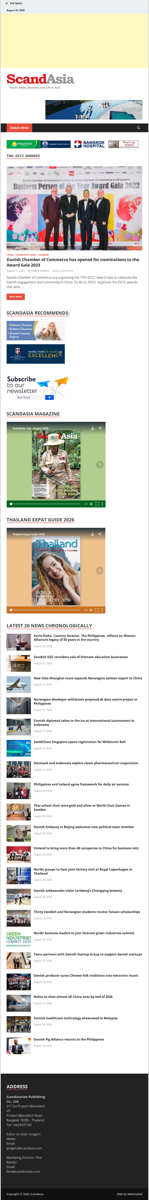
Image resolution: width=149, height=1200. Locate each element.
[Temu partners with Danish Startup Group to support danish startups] (19, 955)
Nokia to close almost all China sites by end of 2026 (73, 997)
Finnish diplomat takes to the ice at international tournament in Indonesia (84, 722)
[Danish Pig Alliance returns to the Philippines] (19, 1040)
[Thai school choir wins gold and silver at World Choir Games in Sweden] (19, 806)
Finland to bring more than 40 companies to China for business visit (86, 848)
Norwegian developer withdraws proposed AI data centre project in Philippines (85, 701)
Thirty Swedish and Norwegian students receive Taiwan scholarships (87, 912)
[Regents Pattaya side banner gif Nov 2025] (36, 362)
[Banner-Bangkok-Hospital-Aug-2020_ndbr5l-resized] (89, 147)
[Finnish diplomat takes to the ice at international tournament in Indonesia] (19, 721)
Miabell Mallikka (40, 270)
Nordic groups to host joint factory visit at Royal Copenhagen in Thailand (83, 871)
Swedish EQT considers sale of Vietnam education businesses (81, 657)
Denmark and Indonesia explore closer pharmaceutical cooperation (86, 763)
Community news (26, 254)
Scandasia (36, 1194)
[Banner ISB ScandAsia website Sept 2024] (93, 118)
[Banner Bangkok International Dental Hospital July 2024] (36, 339)
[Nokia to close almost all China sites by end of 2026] (19, 997)
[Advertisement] (74, 41)
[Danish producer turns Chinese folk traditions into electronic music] (19, 976)
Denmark (43, 254)
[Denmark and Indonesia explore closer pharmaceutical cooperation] (19, 763)
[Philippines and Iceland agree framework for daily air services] (19, 785)
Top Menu (16, 3)
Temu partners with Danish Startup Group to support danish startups (88, 954)
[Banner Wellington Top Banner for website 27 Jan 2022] (123, 147)
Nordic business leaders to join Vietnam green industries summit (84, 933)
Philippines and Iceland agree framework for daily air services (81, 784)
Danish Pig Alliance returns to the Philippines (69, 1039)
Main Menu (20, 128)
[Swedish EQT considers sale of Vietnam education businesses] (19, 657)
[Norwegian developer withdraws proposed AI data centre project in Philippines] (19, 700)
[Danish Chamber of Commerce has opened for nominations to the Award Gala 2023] (74, 209)
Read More (14, 296)
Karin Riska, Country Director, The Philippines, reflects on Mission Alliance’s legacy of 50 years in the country (85, 638)
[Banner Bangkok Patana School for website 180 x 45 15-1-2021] (56, 147)
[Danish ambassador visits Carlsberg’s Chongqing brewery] (19, 891)
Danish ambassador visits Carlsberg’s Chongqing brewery (78, 890)
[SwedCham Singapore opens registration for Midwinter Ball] (19, 742)
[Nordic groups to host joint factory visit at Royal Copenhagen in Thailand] (19, 870)
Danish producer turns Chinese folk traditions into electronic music (86, 975)
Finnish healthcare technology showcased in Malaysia (76, 1018)
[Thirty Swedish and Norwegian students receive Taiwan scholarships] (19, 912)
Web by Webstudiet (129, 1194)
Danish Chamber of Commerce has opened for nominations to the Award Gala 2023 (73, 262)
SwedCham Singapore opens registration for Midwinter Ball (80, 742)
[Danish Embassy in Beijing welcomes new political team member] (19, 827)
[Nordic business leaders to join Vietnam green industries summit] (19, 933)
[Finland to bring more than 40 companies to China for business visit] (19, 848)
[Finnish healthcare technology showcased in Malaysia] (19, 1018)
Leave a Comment (62, 270)
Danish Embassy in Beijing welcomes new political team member (84, 827)
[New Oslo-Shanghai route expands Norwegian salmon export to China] (19, 678)
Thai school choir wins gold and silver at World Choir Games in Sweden (82, 807)
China (10, 254)
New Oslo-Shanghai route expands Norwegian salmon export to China (88, 678)
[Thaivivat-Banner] (24, 147)
